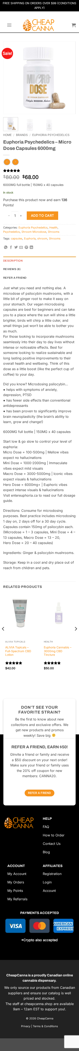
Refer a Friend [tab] (15, 277)
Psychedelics (11, 231)
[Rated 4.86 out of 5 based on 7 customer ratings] (39, 170)
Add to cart (42, 216)
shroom (42, 238)
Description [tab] (13, 260)
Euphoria (30, 238)
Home (7, 135)
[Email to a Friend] (21, 247)
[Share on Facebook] (11, 247)
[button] (9, 25)
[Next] (69, 68)
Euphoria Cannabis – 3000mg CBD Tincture (57, 651)
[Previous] (10, 68)
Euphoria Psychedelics (51, 135)
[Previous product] (15, 162)
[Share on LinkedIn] (31, 247)
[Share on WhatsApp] (5, 247)
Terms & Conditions (45, 1026)
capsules (16, 238)
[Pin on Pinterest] (26, 247)
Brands (22, 135)
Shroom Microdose (33, 231)
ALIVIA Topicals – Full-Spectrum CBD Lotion (18, 651)
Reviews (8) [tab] (12, 269)
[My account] (66, 25)
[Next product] (7, 162)
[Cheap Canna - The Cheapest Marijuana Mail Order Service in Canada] (40, 25)
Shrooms (53, 231)
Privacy (25, 1026)
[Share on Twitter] (16, 247)
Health (53, 227)
